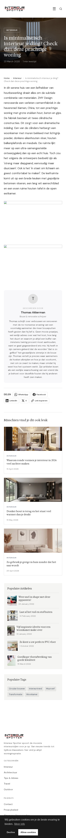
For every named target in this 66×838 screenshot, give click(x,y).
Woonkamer (31, 694)
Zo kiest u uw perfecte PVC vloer (38, 642)
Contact (8, 804)
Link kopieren (41, 400)
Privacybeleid (11, 809)
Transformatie (15, 694)
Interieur (17, 78)
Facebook (41, 394)
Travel (7, 783)
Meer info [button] (19, 824)
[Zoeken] (60, 8)
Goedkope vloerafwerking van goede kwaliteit (34, 658)
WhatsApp (23, 394)
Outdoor (8, 789)
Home (7, 78)
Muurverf (50, 688)
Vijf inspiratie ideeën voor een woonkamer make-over (33, 628)
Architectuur (10, 772)
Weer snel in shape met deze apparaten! (34, 599)
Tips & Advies (11, 778)
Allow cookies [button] (28, 832)
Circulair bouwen (17, 688)
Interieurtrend (35, 688)
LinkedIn (13, 400)
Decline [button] (11, 832)
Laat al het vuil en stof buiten (36, 612)
